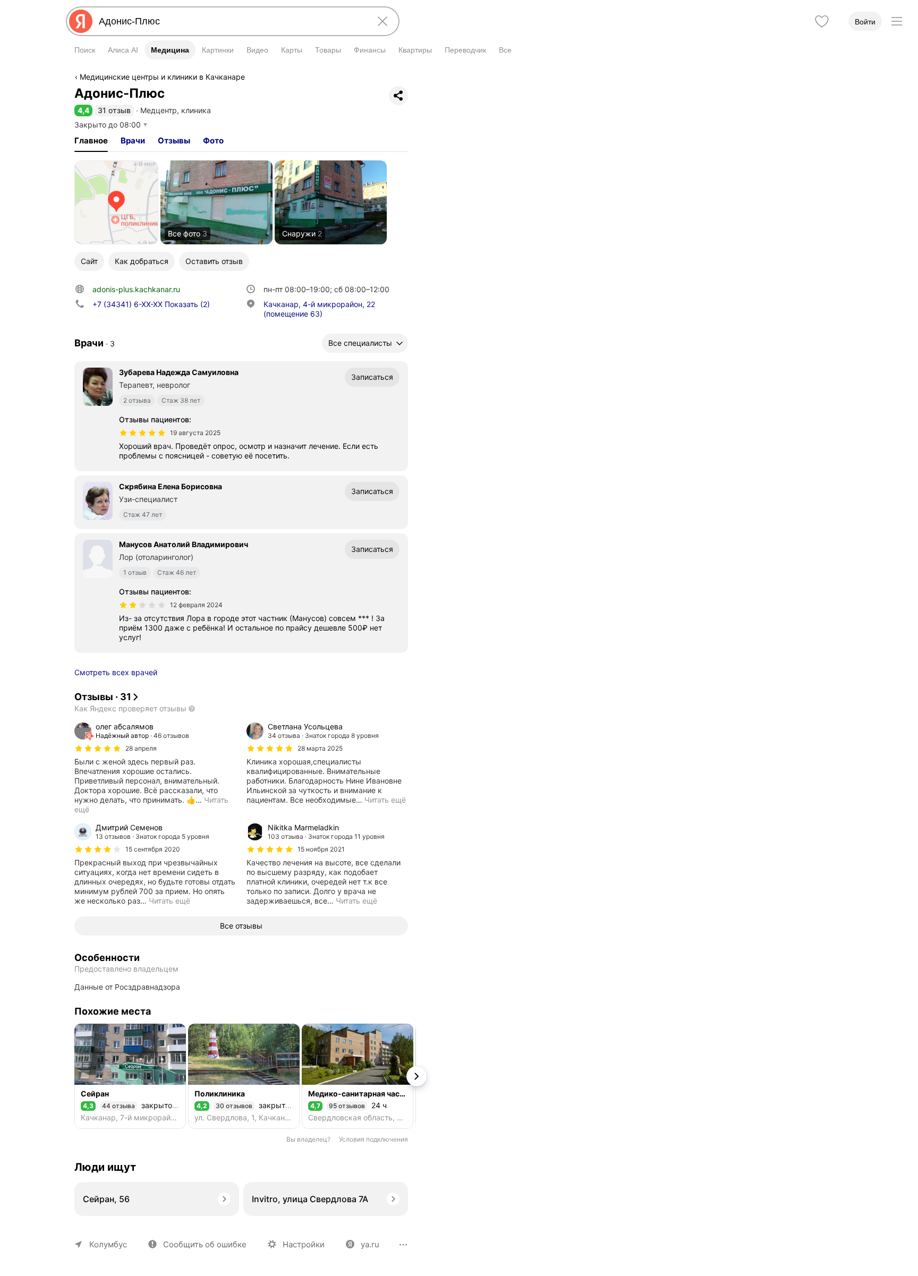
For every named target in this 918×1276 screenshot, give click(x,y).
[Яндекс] (80, 21)
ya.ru (370, 1244)
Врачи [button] (133, 140)
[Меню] (896, 21)
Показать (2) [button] (151, 304)
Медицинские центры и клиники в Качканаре (162, 76)
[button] (83, 110)
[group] (155, 768)
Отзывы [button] (174, 140)
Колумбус (108, 1244)
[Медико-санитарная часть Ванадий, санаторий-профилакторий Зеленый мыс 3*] (357, 1076)
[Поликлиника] (244, 1076)
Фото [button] (213, 140)
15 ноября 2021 (321, 849)
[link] (116, 202)
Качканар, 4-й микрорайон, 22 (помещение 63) (319, 309)
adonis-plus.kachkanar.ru (136, 289)
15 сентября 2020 (152, 849)
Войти (865, 22)
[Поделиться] (398, 95)
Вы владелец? (308, 1139)
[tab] (91, 141)
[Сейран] (130, 1076)
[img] (142, 433)
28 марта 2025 (320, 748)
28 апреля (141, 748)
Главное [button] (91, 140)
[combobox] (230, 21)
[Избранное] (822, 21)
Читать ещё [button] (385, 799)
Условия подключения (373, 1139)
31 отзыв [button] (114, 110)
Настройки (304, 1244)
